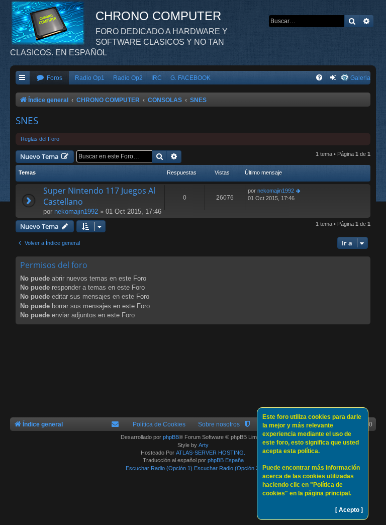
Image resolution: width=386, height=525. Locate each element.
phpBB (171, 437)
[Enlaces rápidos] (23, 78)
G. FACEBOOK (190, 77)
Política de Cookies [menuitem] (159, 424)
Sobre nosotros (219, 424)
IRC (156, 77)
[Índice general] (52, 22)
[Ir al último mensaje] (299, 191)
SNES (27, 120)
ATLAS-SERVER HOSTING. (210, 453)
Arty (204, 445)
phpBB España (226, 460)
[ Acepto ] (349, 509)
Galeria (360, 77)
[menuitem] (49, 78)
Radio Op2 (128, 77)
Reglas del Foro (40, 139)
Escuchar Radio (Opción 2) (227, 468)
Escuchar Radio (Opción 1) (159, 468)
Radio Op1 (90, 77)
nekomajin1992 (76, 211)
